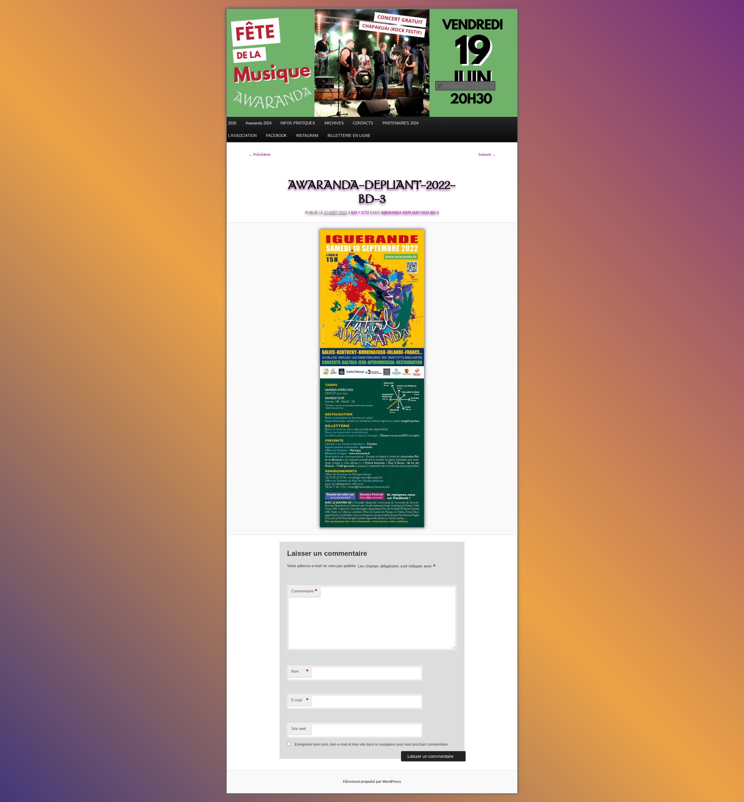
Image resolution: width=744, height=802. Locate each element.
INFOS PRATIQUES (297, 123)
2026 (232, 123)
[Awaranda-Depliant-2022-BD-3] (372, 378)
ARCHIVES (334, 123)
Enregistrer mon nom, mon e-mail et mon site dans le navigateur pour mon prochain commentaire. (372, 744)
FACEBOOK (276, 135)
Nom (300, 671)
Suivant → (486, 155)
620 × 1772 (360, 212)
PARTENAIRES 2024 (400, 123)
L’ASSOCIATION (242, 135)
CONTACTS (363, 123)
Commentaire (304, 591)
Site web (298, 728)
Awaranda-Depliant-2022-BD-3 (410, 212)
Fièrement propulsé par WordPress (372, 782)
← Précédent (259, 155)
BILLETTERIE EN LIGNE (349, 135)
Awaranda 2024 (258, 123)
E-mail (300, 700)
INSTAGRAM (307, 135)
